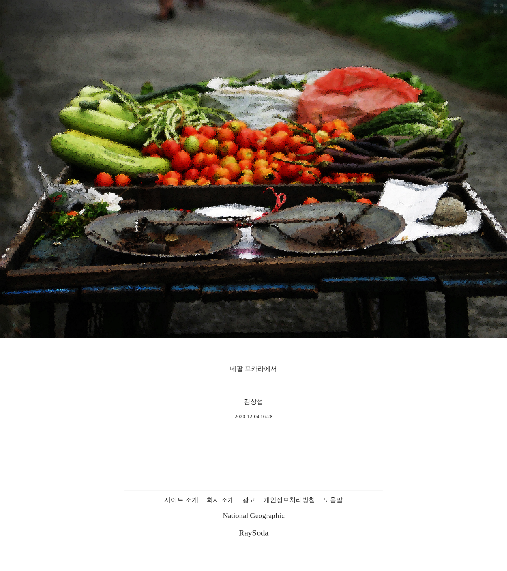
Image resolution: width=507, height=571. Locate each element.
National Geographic (254, 515)
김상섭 (253, 401)
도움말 (333, 500)
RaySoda (253, 532)
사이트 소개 (181, 500)
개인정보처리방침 (289, 500)
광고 (248, 500)
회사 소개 (220, 500)
